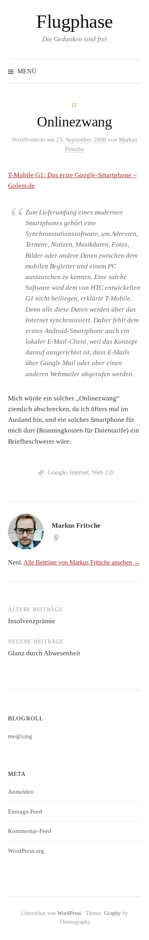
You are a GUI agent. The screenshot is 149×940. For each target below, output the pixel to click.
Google (57, 472)
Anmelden (21, 792)
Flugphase (74, 21)
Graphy (112, 913)
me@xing (20, 736)
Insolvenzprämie (31, 621)
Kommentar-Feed (29, 831)
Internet (79, 472)
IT (74, 105)
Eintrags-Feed (25, 811)
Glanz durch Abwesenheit (44, 653)
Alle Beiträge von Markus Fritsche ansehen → (81, 562)
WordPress (69, 913)
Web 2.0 (102, 472)
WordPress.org (26, 851)
